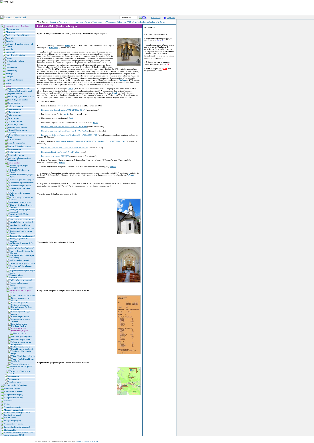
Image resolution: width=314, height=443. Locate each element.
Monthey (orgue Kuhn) (19, 225)
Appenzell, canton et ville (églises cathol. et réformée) (20, 90)
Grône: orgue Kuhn (20, 316)
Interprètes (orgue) (12, 421)
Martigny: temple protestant (21, 219)
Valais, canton (98, 22)
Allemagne (10, 32)
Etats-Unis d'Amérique (16, 55)
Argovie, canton (15, 93)
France (9, 58)
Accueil (53, 22)
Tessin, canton (14, 152)
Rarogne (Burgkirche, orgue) (22, 236)
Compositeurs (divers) (13, 398)
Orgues (7, 404)
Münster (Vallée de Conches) (21, 228)
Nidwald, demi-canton (17, 127)
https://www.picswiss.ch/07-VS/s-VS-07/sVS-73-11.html (64, 148)
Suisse (87, 22)
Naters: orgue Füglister (21, 336)
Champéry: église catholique (21, 182)
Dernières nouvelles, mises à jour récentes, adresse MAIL (18, 434)
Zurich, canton (14, 382)
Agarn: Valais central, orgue (23, 295)
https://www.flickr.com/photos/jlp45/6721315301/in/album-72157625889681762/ (90, 141)
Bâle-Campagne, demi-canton (21, 97)
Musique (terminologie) (14, 410)
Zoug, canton (13, 379)
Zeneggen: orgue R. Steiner (21, 288)
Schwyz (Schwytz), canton (19, 146)
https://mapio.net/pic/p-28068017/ (55, 156)
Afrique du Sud (12, 29)
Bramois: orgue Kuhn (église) (21, 179)
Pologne (9, 77)
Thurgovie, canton (16, 155)
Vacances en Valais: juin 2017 (118, 22)
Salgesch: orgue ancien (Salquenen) (21, 343)
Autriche (9, 41)
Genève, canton (14, 109)
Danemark (10, 52)
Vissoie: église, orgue (20, 364)
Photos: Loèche (19, 333)
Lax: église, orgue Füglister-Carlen (19, 325)
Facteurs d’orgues (12, 388)
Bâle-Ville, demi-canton (18, 100)
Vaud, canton (13, 376)
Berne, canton (14, 103)
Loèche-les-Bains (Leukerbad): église (149, 22)
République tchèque (14, 80)
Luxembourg (11, 70)
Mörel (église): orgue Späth (21, 222)
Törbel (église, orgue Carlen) (22, 263)
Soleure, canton (14, 149)
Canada (9, 49)
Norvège (9, 73)
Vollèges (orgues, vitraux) (20, 280)
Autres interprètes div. (13, 424)
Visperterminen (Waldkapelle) (16, 276)
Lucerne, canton (15, 121)
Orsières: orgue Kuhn (20, 339)
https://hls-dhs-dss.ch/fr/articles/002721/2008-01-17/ (63, 110)
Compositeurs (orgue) (13, 394)
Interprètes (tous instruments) (17, 427)
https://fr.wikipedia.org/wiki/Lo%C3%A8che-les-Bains (64, 127)
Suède (8, 83)
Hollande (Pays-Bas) (15, 61)
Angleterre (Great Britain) (17, 35)
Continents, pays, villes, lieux (71, 22)
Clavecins (8, 401)
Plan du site (155, 17)
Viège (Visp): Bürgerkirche (23, 356)
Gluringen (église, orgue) (20, 202)
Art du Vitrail (10, 417)
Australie (10, 38)
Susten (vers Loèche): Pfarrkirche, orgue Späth (22, 348)
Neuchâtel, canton (15, 124)
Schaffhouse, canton (16, 143)
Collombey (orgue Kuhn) (20, 186)
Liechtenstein (11, 67)
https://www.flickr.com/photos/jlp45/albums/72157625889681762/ (69, 135)
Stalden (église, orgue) (19, 260)
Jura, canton (13, 118)
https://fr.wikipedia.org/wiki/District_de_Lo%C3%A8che (65, 131)
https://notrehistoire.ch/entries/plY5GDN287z (60, 152)
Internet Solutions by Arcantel (87, 441)
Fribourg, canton (15, 106)
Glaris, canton (14, 112)
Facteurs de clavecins (13, 391)
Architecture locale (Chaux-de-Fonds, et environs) (17, 414)
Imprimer (171, 17)
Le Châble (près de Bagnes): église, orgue (20, 304)
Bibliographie (10, 430)
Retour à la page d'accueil (15, 17)
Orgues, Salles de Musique (15, 385)
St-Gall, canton (14, 140)
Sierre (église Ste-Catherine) (21, 248)
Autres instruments (12, 407)
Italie (8, 64)
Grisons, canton (14, 115)
